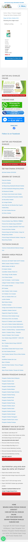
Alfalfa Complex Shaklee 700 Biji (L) (10, 263)
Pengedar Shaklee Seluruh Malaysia (10, 378)
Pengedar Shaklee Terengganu (9, 416)
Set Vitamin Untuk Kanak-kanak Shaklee (12, 194)
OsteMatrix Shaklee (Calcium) (9, 310)
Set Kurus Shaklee (6, 183)
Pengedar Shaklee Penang (8, 403)
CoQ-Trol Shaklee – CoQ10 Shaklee (10, 280)
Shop (9, 13)
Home (5, 13)
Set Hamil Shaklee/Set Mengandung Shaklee (13, 188)
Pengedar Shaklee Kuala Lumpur (10, 419)
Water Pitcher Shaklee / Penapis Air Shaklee (12, 370)
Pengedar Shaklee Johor (8, 381)
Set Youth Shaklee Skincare (8, 210)
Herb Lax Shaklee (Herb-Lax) (9, 296)
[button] (3, 539)
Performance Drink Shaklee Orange (10, 316)
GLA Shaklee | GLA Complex (9, 293)
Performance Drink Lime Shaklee (10, 318)
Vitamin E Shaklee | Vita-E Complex (10, 335)
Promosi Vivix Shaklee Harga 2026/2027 (12, 223)
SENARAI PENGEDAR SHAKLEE (14, 519)
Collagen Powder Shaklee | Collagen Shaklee (13, 282)
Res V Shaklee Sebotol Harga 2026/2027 (12, 343)
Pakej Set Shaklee (6, 180)
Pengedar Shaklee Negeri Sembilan (10, 392)
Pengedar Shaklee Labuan (8, 405)
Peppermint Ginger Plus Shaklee (10, 313)
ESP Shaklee (5, 288)
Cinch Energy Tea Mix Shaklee (9, 274)
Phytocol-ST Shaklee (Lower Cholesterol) (12, 321)
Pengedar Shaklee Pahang (8, 394)
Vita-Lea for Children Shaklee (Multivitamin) (12, 324)
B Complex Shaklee (6, 269)
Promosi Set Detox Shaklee (8, 229)
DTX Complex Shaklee (7, 285)
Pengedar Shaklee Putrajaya (9, 422)
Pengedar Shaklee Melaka (8, 389)
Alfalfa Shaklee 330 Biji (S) (8, 266)
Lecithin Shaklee (6, 299)
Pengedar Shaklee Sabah (8, 408)
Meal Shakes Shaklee (7, 302)
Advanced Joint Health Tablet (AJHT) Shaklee (13, 260)
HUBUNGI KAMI (14, 522)
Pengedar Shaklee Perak (8, 397)
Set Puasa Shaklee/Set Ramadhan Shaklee (12, 196)
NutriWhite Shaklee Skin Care (9, 359)
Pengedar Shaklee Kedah (8, 383)
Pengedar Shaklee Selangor (9, 414)
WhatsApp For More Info (13, 58)
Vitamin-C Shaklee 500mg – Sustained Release (13, 329)
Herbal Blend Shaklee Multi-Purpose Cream (12, 348)
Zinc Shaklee (5, 346)
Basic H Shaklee (6, 362)
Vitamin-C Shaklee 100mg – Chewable (11, 332)
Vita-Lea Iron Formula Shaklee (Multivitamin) (12, 327)
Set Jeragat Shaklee (7, 202)
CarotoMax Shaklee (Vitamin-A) (9, 271)
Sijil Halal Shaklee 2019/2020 (9, 172)
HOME (14, 504)
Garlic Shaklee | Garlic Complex (9, 291)
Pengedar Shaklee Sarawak (8, 411)
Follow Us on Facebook (11, 134)
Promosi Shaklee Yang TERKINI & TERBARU (12, 221)
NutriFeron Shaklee (6, 304)
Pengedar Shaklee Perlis (8, 400)
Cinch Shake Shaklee (7, 277)
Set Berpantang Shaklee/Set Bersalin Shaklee (13, 185)
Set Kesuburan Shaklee (7, 191)
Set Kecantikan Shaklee (7, 199)
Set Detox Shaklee (6, 213)
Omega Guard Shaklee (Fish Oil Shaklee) (12, 307)
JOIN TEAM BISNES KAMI (14, 517)
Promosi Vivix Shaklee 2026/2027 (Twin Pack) (13, 226)
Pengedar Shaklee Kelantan (8, 386)
